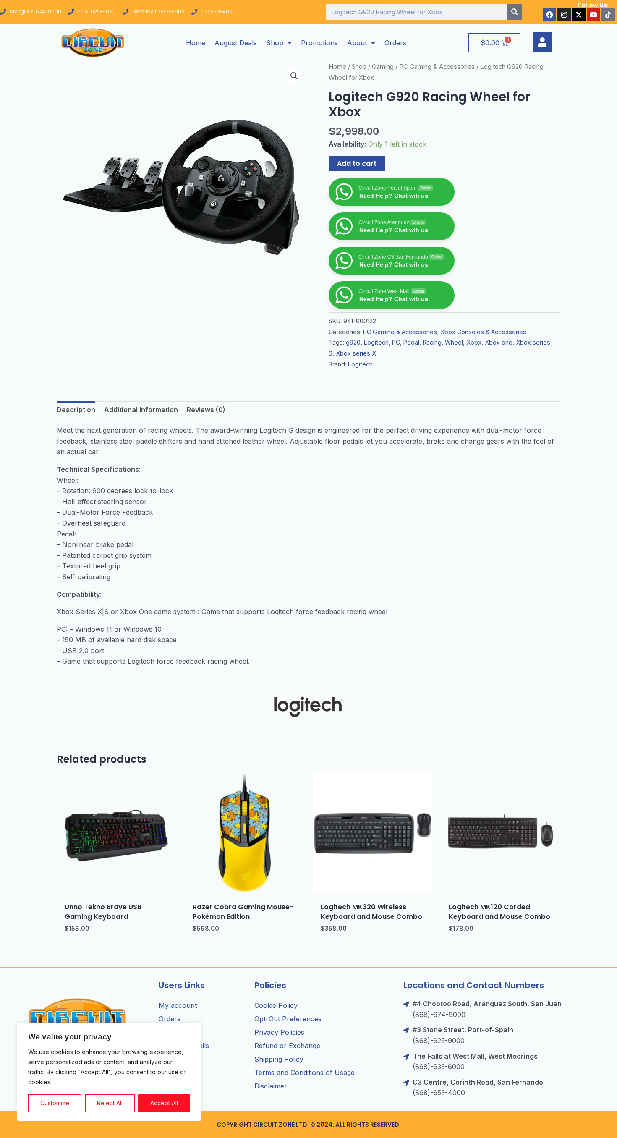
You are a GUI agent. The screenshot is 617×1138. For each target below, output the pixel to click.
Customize (54, 1103)
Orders (395, 43)
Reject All (110, 1103)
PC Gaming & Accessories (437, 67)
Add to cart (356, 163)
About (357, 43)
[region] (109, 1072)
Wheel (454, 342)
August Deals (235, 43)
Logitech (376, 342)
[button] (294, 76)
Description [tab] (76, 409)
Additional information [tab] (141, 409)
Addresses (175, 1032)
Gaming (383, 67)
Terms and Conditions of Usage (304, 1072)
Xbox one (498, 342)
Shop (274, 43)
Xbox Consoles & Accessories (483, 331)
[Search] (514, 12)
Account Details (184, 1045)
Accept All (164, 1103)
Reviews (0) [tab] (206, 409)
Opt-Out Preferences (288, 1019)
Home (195, 43)
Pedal (411, 342)
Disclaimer (270, 1086)
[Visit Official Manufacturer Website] (308, 706)
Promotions (319, 43)
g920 (353, 342)
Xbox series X (356, 353)
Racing (432, 342)
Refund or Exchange (287, 1045)
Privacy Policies (279, 1032)
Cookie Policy (276, 1005)
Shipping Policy (278, 1059)
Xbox (473, 342)
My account (178, 1005)
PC (396, 342)
